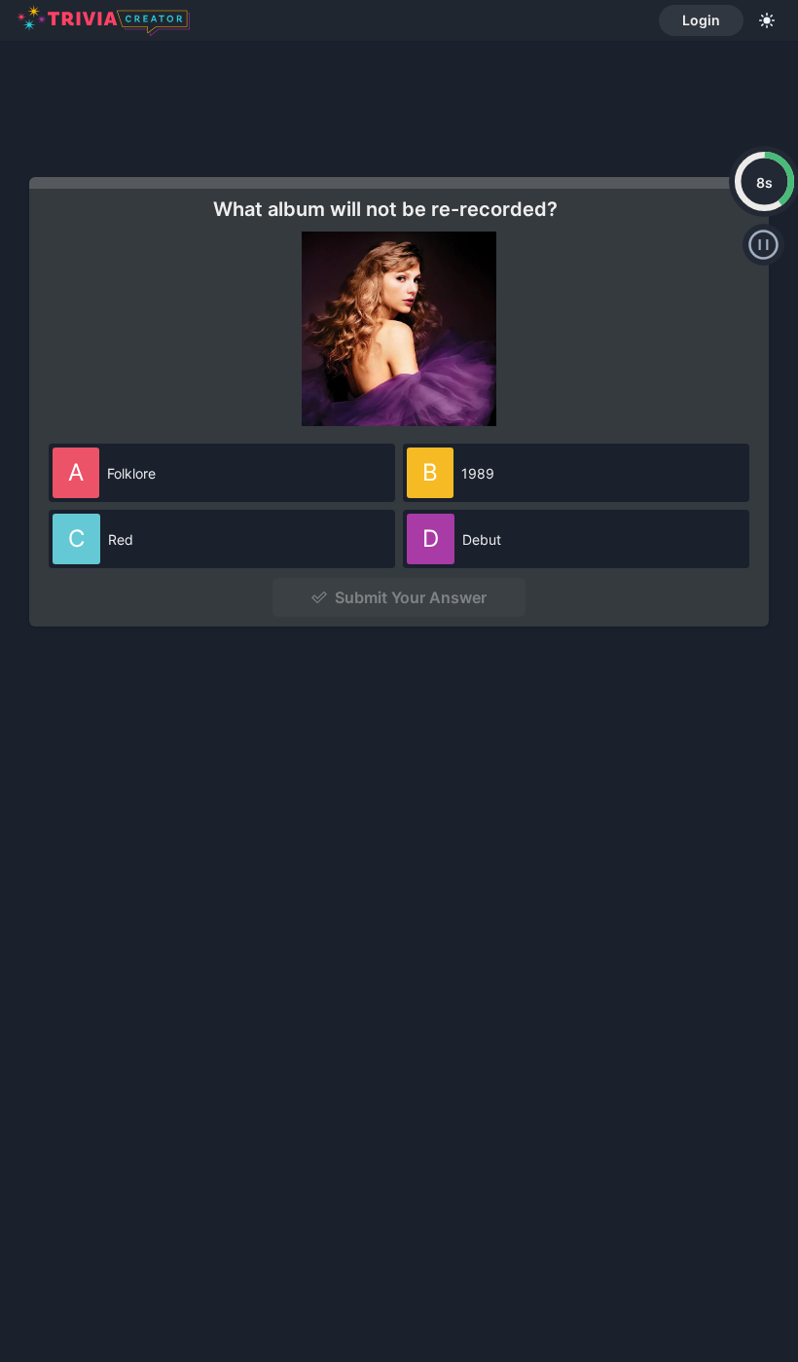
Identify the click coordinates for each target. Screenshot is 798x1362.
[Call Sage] (763, 245)
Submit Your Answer (411, 597)
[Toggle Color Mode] (766, 20)
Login (701, 20)
